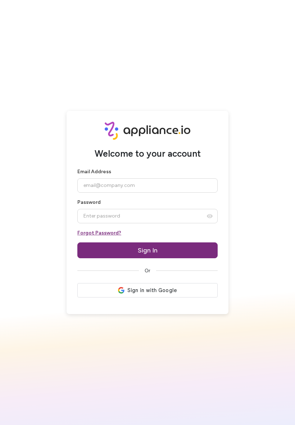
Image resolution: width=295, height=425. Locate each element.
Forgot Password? (99, 233)
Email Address (94, 172)
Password (89, 202)
